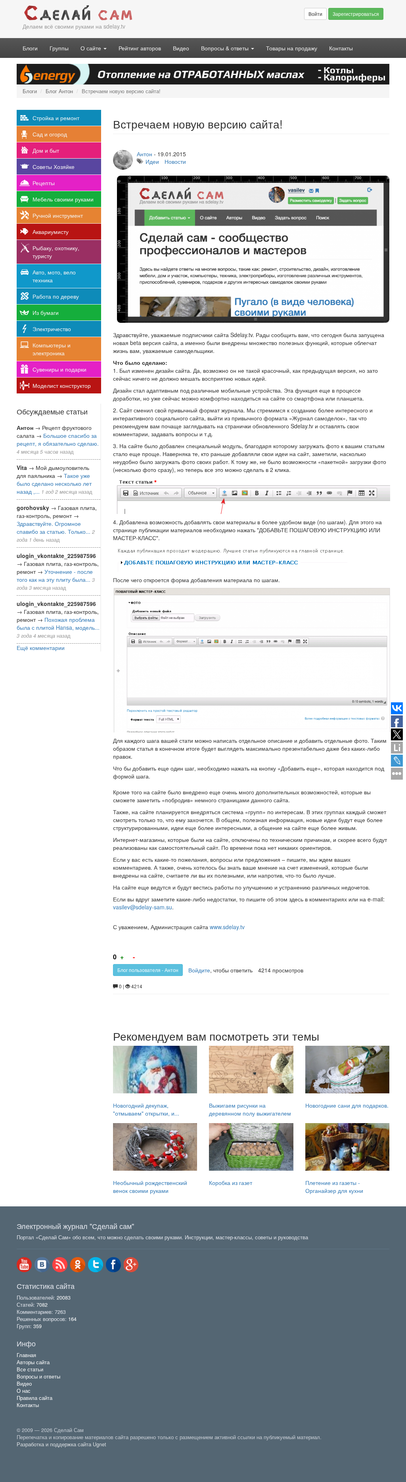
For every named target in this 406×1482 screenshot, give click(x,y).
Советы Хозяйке (54, 167)
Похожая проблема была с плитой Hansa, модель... (58, 623)
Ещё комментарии (41, 648)
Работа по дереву (56, 296)
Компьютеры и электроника (52, 349)
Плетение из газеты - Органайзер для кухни (334, 1186)
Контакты (341, 48)
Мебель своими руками (63, 199)
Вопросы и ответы (38, 1376)
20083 (64, 1297)
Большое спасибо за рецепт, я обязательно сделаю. (58, 439)
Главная (26, 1355)
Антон (144, 154)
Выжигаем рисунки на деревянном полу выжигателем (250, 1109)
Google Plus (131, 1264)
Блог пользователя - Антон (147, 969)
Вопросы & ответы (225, 48)
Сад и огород (50, 134)
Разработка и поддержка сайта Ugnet (61, 1444)
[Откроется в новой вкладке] (34, 1453)
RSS (59, 1264)
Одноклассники (77, 1264)
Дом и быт (46, 150)
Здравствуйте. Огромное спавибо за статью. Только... (53, 527)
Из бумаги (46, 312)
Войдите (199, 970)
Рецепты (44, 183)
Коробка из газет (230, 1183)
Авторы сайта (33, 1362)
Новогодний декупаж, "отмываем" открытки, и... (146, 1109)
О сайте (91, 48)
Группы (59, 48)
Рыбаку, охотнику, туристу (56, 252)
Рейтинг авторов (140, 48)
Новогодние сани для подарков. (347, 1105)
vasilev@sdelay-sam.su (142, 907)
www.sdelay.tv (227, 927)
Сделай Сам (110, 13)
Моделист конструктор (62, 385)
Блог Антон (59, 91)
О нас (24, 1390)
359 (37, 1326)
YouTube (24, 1264)
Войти (315, 13)
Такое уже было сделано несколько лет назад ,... (54, 483)
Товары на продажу (291, 48)
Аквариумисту (51, 232)
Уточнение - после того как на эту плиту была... (55, 575)
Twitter (95, 1264)
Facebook (113, 1264)
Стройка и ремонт (56, 118)
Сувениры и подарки (59, 369)
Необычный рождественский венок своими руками (150, 1186)
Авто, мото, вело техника (54, 276)
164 (72, 1319)
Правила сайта (34, 1397)
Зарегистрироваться (356, 13)
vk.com (42, 1264)
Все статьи (30, 1369)
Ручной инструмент (58, 215)
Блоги (30, 48)
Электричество (52, 329)
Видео (181, 48)
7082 (42, 1304)
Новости (175, 161)
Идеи (152, 161)
